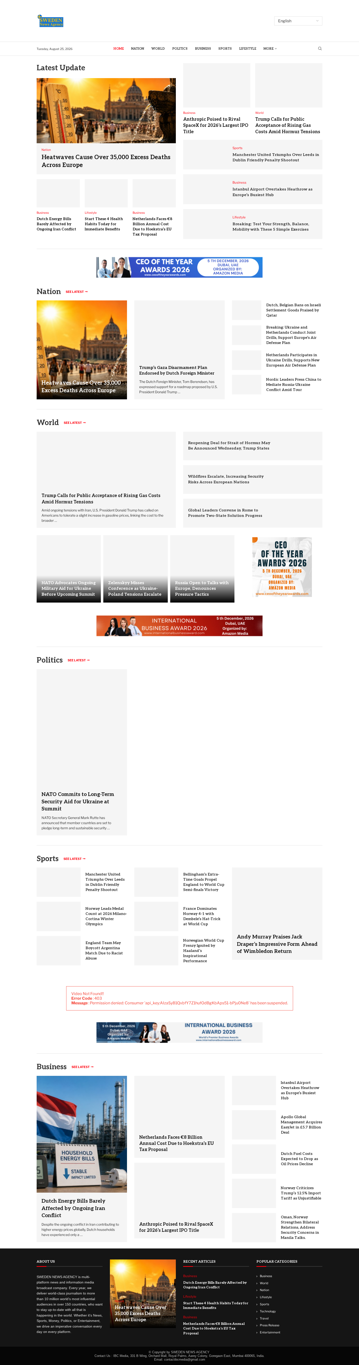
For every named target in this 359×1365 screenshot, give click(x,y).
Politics (180, 49)
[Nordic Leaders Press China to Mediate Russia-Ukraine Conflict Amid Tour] (246, 384)
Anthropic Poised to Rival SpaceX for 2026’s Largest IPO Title (215, 125)
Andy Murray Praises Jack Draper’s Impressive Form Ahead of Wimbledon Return (277, 944)
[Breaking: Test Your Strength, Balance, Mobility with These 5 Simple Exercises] (205, 224)
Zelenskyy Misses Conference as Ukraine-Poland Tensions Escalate (134, 589)
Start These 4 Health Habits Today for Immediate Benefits (104, 224)
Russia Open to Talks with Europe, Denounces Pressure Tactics (202, 589)
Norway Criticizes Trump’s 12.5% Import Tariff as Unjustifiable (301, 1193)
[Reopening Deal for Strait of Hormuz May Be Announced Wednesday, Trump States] (300, 446)
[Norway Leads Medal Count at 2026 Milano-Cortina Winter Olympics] (59, 916)
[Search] (319, 49)
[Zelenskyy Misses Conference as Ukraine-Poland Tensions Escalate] (135, 569)
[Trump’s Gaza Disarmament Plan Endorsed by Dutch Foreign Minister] (179, 330)
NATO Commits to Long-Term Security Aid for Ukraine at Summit (78, 801)
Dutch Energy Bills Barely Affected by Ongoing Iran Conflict (56, 224)
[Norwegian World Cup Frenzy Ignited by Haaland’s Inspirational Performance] (156, 950)
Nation (137, 49)
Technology (268, 1311)
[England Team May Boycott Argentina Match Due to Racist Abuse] (59, 950)
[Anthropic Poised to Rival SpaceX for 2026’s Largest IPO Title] (216, 85)
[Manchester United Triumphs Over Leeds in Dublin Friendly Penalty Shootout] (205, 155)
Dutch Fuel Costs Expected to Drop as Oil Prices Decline (299, 1158)
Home (118, 49)
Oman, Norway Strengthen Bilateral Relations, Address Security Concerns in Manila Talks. (300, 1227)
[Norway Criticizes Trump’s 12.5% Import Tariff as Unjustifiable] (254, 1193)
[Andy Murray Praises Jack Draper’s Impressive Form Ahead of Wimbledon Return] (277, 913)
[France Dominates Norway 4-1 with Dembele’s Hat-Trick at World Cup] (156, 916)
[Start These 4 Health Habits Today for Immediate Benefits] (106, 193)
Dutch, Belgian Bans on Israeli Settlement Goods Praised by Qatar (293, 310)
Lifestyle (247, 49)
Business (203, 49)
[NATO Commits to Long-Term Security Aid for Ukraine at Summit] (82, 752)
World (158, 49)
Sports (225, 49)
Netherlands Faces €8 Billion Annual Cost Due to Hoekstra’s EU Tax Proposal (176, 1143)
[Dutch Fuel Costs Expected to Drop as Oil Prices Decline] (254, 1159)
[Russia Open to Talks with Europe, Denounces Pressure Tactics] (202, 569)
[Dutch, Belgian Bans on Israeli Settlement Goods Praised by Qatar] (246, 310)
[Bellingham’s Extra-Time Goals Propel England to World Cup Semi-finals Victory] (156, 882)
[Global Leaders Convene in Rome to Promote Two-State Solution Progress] (300, 513)
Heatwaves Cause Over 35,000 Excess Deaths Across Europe (140, 1313)
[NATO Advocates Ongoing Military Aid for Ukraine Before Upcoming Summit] (69, 569)
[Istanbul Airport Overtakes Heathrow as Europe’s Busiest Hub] (205, 189)
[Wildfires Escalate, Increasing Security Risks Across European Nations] (300, 479)
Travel (264, 1318)
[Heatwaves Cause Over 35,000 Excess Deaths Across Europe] (106, 126)
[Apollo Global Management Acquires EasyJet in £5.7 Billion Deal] (254, 1124)
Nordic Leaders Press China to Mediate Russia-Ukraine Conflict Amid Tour (293, 384)
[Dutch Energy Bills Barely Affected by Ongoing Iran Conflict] (58, 193)
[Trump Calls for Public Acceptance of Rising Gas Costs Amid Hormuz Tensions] (288, 85)
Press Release (269, 1325)
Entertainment (270, 1332)
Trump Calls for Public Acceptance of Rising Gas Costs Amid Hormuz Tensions (287, 125)
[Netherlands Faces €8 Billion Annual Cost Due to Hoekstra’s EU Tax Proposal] (154, 193)
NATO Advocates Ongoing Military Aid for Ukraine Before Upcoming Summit (69, 589)
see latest (75, 292)
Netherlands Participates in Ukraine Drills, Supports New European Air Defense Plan (292, 360)
